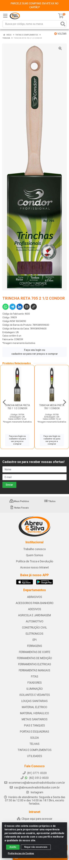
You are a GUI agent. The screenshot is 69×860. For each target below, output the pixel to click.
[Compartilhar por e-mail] (27, 307)
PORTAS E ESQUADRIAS (34, 731)
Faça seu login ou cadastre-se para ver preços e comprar (34, 351)
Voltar (61, 33)
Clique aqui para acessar (36, 818)
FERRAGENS (34, 646)
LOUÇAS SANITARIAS (34, 701)
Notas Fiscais (21, 507)
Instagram (36, 792)
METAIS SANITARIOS (34, 719)
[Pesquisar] (63, 24)
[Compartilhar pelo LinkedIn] (20, 307)
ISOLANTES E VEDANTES (34, 695)
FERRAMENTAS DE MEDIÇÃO (34, 658)
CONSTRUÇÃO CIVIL (34, 627)
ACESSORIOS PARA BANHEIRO (34, 603)
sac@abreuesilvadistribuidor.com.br (37, 787)
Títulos (52, 501)
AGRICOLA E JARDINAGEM (34, 615)
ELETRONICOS (34, 633)
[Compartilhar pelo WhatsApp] (5, 307)
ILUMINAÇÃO (34, 688)
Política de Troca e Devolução (34, 561)
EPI (35, 639)
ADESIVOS (34, 609)
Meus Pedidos (21, 501)
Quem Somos (34, 555)
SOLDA (34, 737)
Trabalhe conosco (34, 549)
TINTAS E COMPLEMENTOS (35, 750)
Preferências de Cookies (21, 853)
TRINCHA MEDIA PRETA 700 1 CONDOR (51, 407)
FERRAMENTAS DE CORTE (34, 652)
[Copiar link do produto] (34, 307)
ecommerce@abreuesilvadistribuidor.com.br (37, 782)
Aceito (12, 847)
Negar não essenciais (35, 847)
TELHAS (34, 743)
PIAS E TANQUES (34, 725)
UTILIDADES (34, 756)
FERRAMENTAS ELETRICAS (34, 664)
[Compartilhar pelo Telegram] (12, 307)
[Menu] (5, 16)
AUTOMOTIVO (34, 621)
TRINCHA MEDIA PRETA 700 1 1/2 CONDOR (17, 407)
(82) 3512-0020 (38, 777)
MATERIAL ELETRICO (34, 707)
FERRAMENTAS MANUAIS (34, 670)
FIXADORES (34, 682)
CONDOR (18, 339)
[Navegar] (4, 402)
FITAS (34, 676)
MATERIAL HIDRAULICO (34, 713)
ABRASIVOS (34, 597)
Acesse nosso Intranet (34, 567)
